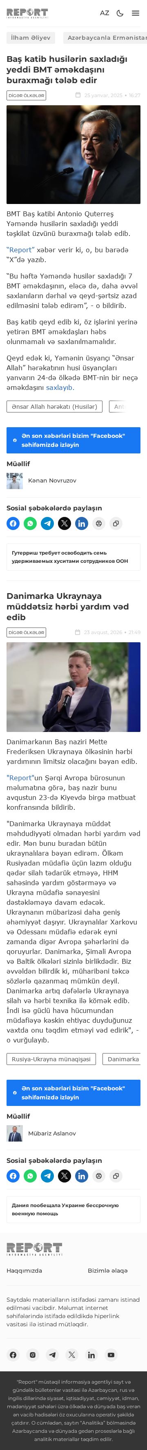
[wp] (30, 523)
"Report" (20, 778)
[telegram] (47, 523)
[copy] (115, 523)
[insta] (32, 1355)
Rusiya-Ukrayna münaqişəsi (51, 1059)
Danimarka (123, 1059)
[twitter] (64, 523)
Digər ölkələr (26, 95)
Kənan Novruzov (52, 480)
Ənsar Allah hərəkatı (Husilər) (54, 406)
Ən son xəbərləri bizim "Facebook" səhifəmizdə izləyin (73, 440)
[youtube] (111, 1355)
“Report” (20, 250)
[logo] (27, 13)
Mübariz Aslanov (52, 1133)
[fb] (13, 523)
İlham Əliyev (31, 37)
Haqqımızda (24, 1270)
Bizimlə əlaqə (108, 1270)
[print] (98, 523)
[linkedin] (81, 523)
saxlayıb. (60, 387)
